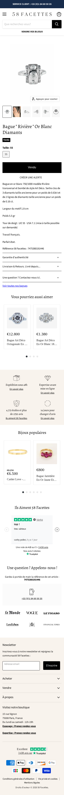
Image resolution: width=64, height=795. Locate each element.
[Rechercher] (57, 24)
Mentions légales (32, 782)
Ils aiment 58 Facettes (16, 418)
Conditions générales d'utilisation (18, 778)
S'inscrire (51, 666)
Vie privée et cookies (47, 778)
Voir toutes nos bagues (14, 286)
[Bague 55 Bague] (7, 111)
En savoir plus (16, 389)
